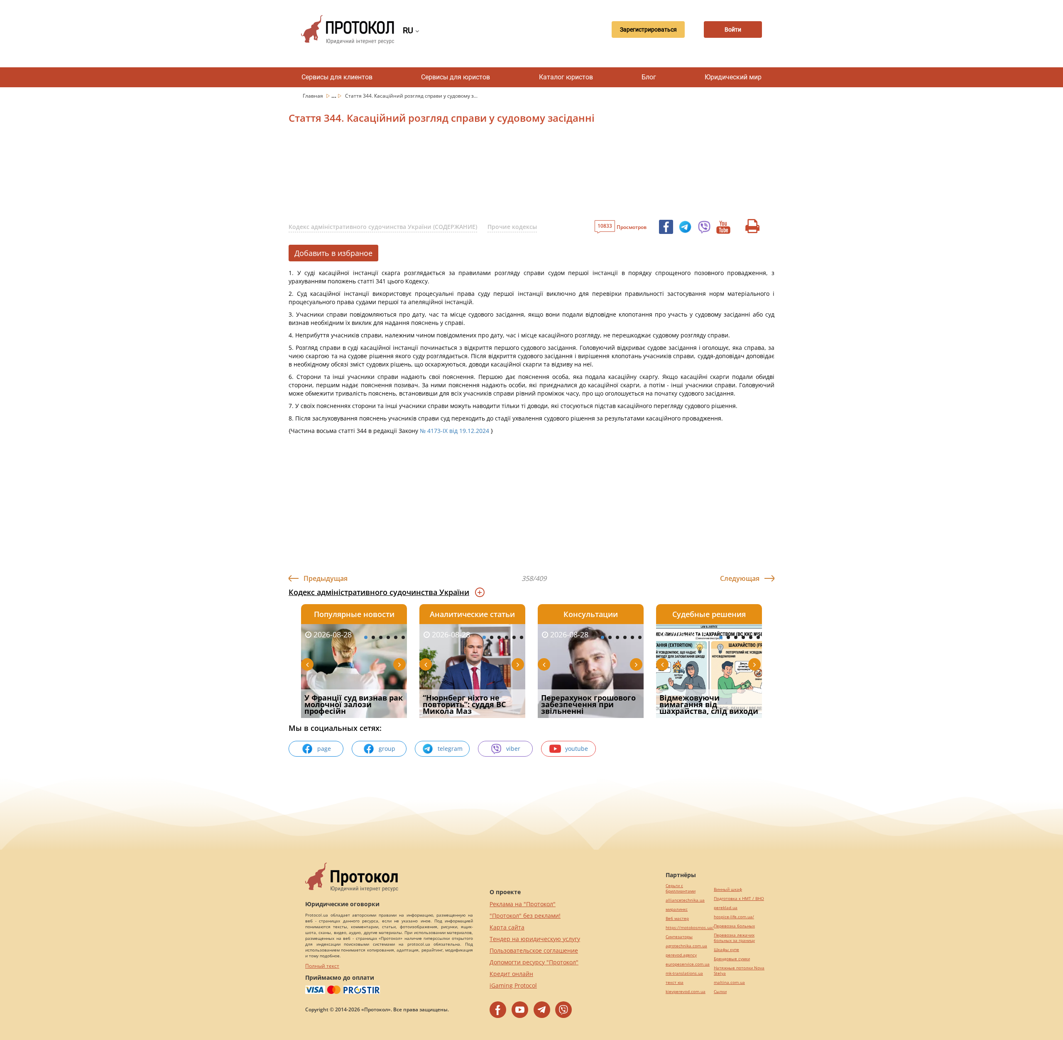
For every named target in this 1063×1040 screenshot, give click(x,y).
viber (513, 748)
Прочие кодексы (512, 227)
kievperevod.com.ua (685, 991)
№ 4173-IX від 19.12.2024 (454, 431)
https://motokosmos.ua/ (690, 927)
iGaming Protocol (513, 985)
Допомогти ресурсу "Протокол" (534, 962)
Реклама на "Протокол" (523, 904)
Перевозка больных (734, 926)
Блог (649, 77)
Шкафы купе (726, 949)
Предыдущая (326, 578)
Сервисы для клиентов (336, 77)
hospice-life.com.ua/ (734, 917)
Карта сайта (507, 927)
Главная (313, 95)
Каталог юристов (566, 77)
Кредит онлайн (511, 974)
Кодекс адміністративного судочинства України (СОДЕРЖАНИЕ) (383, 227)
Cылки (720, 991)
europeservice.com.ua (688, 964)
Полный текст (322, 965)
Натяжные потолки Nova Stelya (739, 970)
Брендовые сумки (732, 958)
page (324, 748)
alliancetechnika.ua (685, 900)
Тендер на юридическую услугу (535, 939)
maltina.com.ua (729, 982)
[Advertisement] (488, 174)
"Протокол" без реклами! (525, 916)
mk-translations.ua (684, 973)
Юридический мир (733, 77)
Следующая (739, 578)
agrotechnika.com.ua (686, 946)
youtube (576, 748)
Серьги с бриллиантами (681, 888)
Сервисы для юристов (455, 77)
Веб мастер (677, 918)
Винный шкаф (728, 889)
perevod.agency (681, 955)
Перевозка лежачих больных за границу (734, 937)
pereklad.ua (725, 907)
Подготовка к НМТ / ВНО (739, 898)
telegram (450, 748)
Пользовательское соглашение (534, 950)
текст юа (674, 982)
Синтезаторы (679, 936)
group (387, 748)
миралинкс (677, 909)
